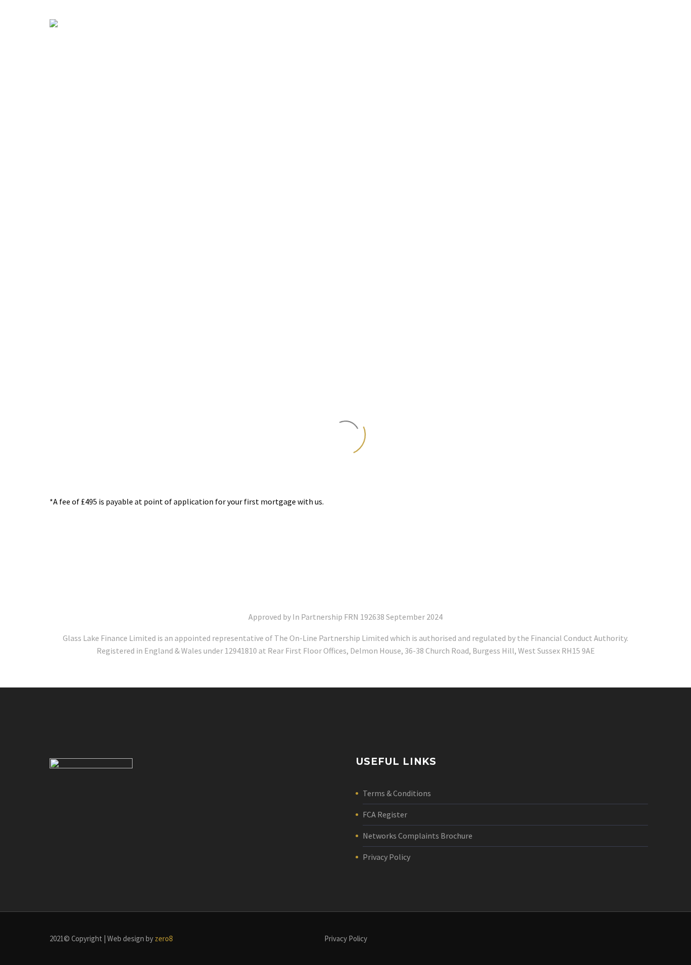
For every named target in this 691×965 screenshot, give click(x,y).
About (494, 22)
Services (545, 22)
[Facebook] (625, 939)
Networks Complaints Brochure (417, 836)
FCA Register (385, 814)
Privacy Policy (386, 857)
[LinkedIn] (638, 939)
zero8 (163, 938)
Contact (602, 22)
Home (450, 22)
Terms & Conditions (397, 793)
